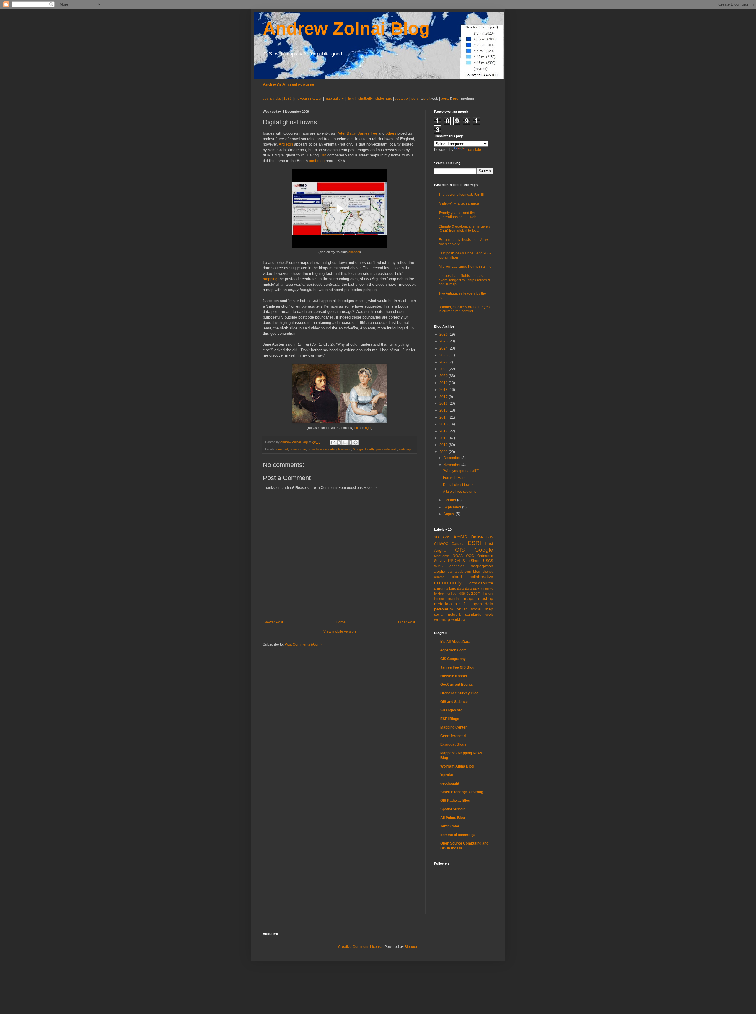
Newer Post (273, 622)
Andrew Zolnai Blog (346, 28)
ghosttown (343, 449)
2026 (444, 334)
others (391, 133)
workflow (458, 620)
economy (486, 588)
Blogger (411, 947)
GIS (460, 550)
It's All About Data (455, 642)
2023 (444, 355)
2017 (444, 397)
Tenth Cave (449, 826)
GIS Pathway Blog (455, 801)
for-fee (439, 593)
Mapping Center (453, 727)
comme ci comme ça (457, 835)
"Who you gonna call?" (461, 471)
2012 (444, 431)
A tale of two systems (459, 491)
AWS (446, 537)
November (452, 465)
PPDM (454, 560)
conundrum (298, 449)
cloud (457, 576)
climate (439, 577)
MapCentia (441, 556)
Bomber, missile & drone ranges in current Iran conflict (464, 309)
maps (469, 598)
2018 (444, 390)
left (356, 428)
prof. (427, 99)
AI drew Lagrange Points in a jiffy (465, 266)
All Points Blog (452, 818)
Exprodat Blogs (453, 744)
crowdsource (317, 449)
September (453, 507)
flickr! (351, 99)
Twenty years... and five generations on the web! (458, 215)
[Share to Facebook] (350, 442)
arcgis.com (463, 571)
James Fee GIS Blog (457, 667)
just (323, 155)
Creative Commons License (360, 947)
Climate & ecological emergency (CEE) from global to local (465, 228)
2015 (444, 410)
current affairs (445, 589)
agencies (456, 566)
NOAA (458, 556)
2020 (444, 376)
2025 (444, 341)
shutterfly (365, 99)
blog (476, 571)
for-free (451, 593)
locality (369, 449)
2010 (444, 445)
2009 (444, 452)
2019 (444, 383)
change (488, 571)
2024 (444, 348)
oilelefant (462, 604)
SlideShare (471, 561)
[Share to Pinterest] (356, 442)
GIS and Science (454, 702)
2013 (444, 424)
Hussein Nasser (453, 676)
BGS (489, 537)
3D (436, 537)
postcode (317, 161)
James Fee (367, 133)
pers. (415, 99)
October (450, 500)
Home (341, 622)
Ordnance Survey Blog (459, 693)
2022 (444, 362)
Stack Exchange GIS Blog (461, 792)
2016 (444, 403)
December (452, 458)
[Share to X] (344, 442)
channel (354, 252)
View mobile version (339, 631)
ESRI (474, 543)
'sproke (446, 775)
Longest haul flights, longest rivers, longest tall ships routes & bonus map (464, 280)
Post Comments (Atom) (303, 644)
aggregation (482, 566)
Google (358, 449)
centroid (282, 449)
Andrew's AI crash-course (288, 84)
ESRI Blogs (449, 719)
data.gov (472, 589)
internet (439, 598)
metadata (443, 603)
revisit (462, 609)
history (488, 593)
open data (482, 603)
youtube (401, 99)
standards (473, 615)
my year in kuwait (308, 99)
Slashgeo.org (451, 710)
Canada (458, 544)
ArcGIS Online (468, 537)
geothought (449, 783)
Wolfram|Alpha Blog (457, 766)
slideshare (383, 99)
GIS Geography (453, 659)
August (450, 514)
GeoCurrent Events (456, 684)
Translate (473, 150)
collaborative (481, 576)
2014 (444, 417)
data (331, 449)
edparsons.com (453, 650)
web (394, 449)
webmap (405, 449)
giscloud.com (469, 593)
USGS (488, 561)
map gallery (334, 99)
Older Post (406, 622)
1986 (288, 99)
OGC (470, 556)
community (448, 582)
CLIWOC (441, 544)
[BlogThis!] (339, 442)
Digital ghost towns (458, 485)
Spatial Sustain (452, 809)
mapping (270, 279)
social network (447, 615)
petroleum (443, 609)
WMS (438, 566)
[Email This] (333, 442)
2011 (444, 438)
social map (482, 609)
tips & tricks (272, 99)
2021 (444, 369)
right (368, 428)
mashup (485, 598)
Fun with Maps (454, 478)
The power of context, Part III (461, 194)
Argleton (286, 144)
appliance (443, 571)
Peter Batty (346, 133)
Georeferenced (453, 736)
